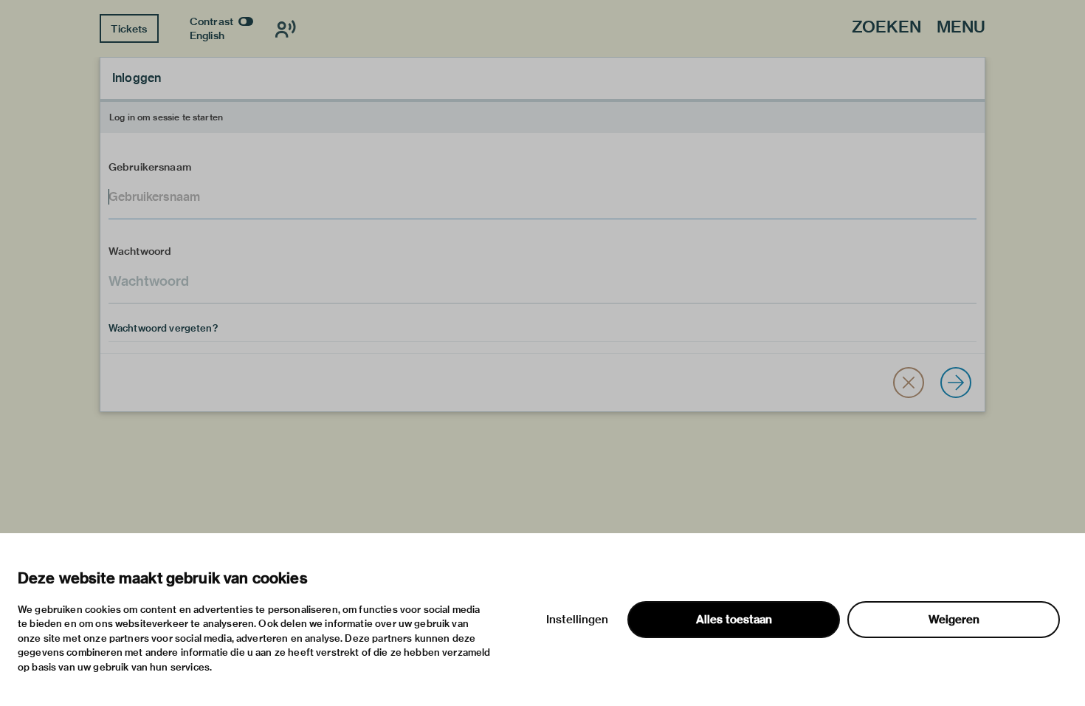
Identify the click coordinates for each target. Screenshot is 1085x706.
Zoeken (886, 27)
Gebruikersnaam (149, 167)
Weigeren (954, 619)
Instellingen (577, 619)
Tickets (129, 28)
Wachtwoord (140, 251)
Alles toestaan (734, 619)
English (207, 35)
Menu (961, 27)
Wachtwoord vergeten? (163, 328)
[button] (908, 382)
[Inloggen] (955, 382)
